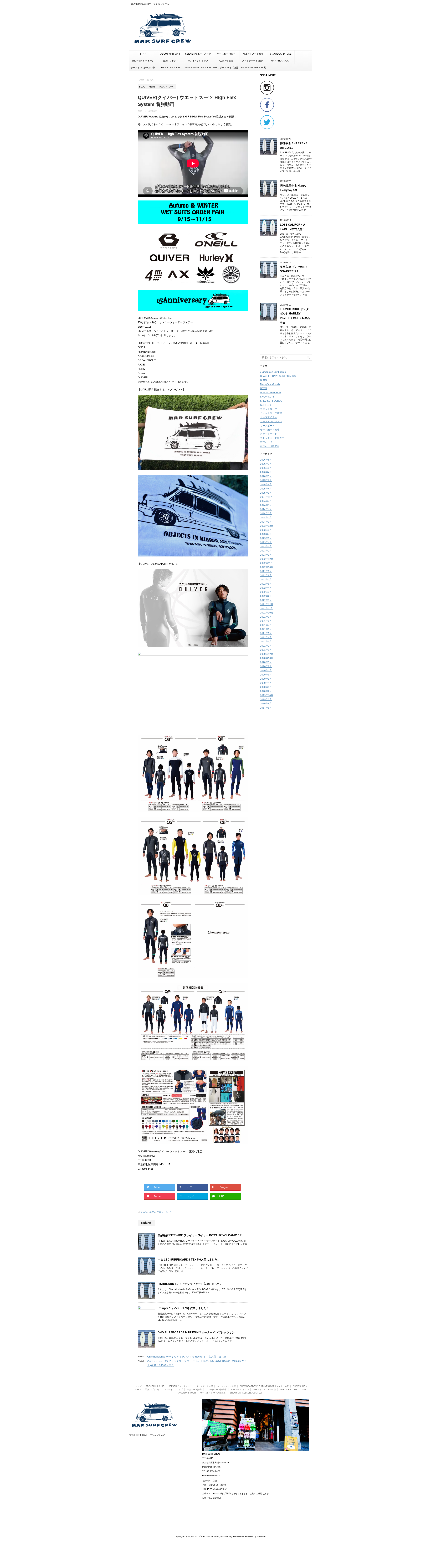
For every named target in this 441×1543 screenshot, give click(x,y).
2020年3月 (266, 687)
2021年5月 (266, 633)
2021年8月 (266, 621)
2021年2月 (266, 645)
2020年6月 (266, 674)
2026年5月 (266, 468)
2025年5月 (266, 484)
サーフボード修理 (226, 54)
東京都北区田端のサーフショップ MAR (147, 1435)
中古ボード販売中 (269, 446)
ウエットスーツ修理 (253, 54)
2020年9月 (266, 662)
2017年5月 (266, 707)
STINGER (261, 1536)
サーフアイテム (268, 417)
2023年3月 (266, 546)
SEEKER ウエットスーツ (198, 54)
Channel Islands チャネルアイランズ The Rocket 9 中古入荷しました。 (188, 1356)
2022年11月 (266, 563)
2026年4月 (266, 472)
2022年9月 (266, 571)
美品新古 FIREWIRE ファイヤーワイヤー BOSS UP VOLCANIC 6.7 (200, 1235)
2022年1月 (266, 600)
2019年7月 (266, 699)
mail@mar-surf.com (211, 1467)
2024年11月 (266, 497)
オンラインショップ (198, 60)
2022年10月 (266, 567)
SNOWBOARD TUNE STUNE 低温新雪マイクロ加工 (281, 55)
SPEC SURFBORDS (271, 400)
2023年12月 (266, 525)
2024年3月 (266, 513)
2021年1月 (266, 649)
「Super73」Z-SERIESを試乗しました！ (183, 1308)
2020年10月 (266, 658)
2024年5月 (266, 505)
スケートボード (268, 433)
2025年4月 (266, 488)
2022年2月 (266, 596)
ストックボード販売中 (253, 60)
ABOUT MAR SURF (170, 54)
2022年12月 (266, 559)
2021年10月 (266, 612)
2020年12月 (266, 654)
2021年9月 (266, 616)
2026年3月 (266, 476)
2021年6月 (266, 629)
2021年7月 (266, 625)
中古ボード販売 (225, 60)
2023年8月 (266, 530)
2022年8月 (266, 575)
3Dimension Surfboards (273, 371)
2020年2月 (266, 691)
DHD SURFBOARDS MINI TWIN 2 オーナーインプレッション (196, 1332)
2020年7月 (266, 670)
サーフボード (267, 425)
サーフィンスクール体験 (143, 67)
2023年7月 (266, 534)
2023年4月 (266, 542)
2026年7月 (266, 463)
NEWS (151, 1212)
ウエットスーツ (164, 1212)
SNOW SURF (267, 396)
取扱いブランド (170, 60)
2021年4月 (266, 637)
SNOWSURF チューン (143, 60)
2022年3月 (266, 592)
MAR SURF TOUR (170, 67)
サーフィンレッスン (271, 421)
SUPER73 (265, 405)
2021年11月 (266, 608)
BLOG (144, 1212)
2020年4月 (266, 683)
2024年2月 (266, 517)
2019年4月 (266, 703)
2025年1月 (266, 492)
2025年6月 (266, 480)
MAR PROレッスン (280, 60)
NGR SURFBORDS (270, 392)
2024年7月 (266, 501)
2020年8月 (266, 666)
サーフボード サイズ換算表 (225, 68)
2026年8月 (266, 459)
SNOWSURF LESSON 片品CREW (253, 68)
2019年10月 (266, 695)
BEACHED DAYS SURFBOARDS (278, 376)
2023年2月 (266, 550)
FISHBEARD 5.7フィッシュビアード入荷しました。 (190, 1283)
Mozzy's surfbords (270, 384)
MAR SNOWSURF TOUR (198, 67)
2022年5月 (266, 583)
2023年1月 (266, 554)
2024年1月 (266, 521)
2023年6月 (266, 538)
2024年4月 (266, 509)
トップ (143, 54)
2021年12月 (266, 604)
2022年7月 (266, 579)
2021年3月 (266, 641)
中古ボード (266, 442)
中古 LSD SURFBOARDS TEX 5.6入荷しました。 (189, 1259)
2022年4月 (266, 587)
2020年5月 (266, 678)
